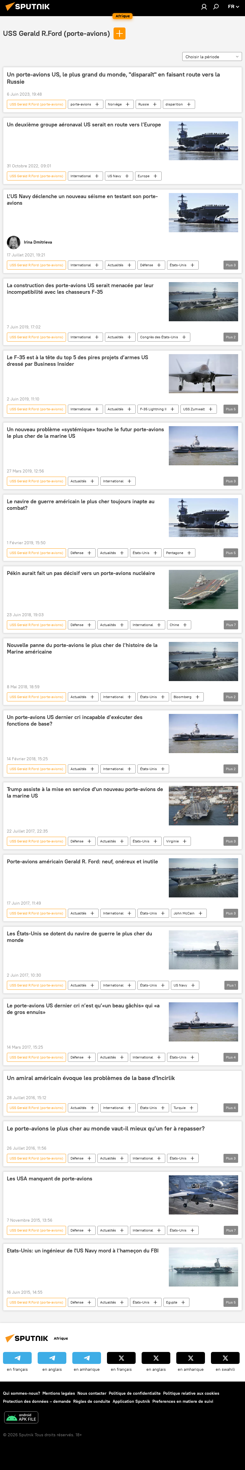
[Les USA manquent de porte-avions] (203, 1194)
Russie (143, 104)
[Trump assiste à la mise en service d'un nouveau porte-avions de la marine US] (203, 805)
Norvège (115, 104)
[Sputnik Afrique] (29, 11)
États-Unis (178, 265)
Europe (143, 176)
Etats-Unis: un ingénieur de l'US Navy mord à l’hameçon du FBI (83, 1250)
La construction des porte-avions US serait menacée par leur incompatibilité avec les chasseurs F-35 (80, 288)
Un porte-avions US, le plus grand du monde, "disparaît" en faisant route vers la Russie (113, 78)
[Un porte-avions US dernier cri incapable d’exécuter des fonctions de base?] (203, 733)
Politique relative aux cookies (191, 1393)
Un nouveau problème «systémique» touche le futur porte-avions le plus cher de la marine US (85, 432)
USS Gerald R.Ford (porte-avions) (56, 33)
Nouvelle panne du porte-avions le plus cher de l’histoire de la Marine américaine (82, 648)
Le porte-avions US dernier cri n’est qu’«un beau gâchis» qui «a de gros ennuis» (83, 1008)
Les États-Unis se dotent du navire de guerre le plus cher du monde (79, 936)
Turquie (180, 1107)
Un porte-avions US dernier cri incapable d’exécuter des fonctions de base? (75, 720)
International (81, 176)
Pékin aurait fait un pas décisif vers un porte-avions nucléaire (81, 573)
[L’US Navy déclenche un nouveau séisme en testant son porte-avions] (203, 212)
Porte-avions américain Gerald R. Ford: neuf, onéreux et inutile (82, 861)
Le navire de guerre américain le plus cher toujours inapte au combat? (80, 504)
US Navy (114, 176)
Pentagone (174, 552)
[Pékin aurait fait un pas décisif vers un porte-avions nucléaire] (203, 589)
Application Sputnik (131, 1401)
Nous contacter (91, 1393)
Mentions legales (58, 1393)
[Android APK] (21, 1418)
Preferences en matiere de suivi (182, 1401)
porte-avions (81, 104)
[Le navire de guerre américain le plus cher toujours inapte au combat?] (203, 517)
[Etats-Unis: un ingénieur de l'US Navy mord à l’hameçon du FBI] (203, 1267)
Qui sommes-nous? (21, 1393)
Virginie (172, 841)
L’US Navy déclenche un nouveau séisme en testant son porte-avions (82, 199)
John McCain (184, 913)
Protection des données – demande (37, 1401)
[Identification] (204, 7)
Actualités (115, 265)
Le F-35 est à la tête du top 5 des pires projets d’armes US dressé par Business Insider (77, 360)
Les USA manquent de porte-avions (49, 1178)
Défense (146, 265)
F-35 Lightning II (153, 409)
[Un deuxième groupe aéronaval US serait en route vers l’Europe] (203, 140)
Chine (174, 624)
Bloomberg (183, 697)
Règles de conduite (91, 1401)
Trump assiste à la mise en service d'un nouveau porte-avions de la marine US (85, 792)
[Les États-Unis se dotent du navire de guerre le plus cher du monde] (203, 949)
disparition (174, 104)
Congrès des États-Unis (159, 337)
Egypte (171, 1302)
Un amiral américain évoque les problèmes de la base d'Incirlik (91, 1078)
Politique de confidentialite (135, 1393)
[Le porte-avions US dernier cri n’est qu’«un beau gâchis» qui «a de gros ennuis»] (203, 1021)
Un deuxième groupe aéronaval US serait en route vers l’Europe (84, 124)
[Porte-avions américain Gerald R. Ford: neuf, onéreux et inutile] (203, 877)
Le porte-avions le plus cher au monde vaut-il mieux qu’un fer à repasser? (106, 1128)
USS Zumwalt (194, 409)
